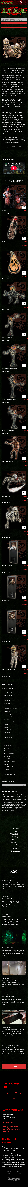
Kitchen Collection (8, 737)
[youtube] (20, 1094)
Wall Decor (6, 772)
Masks (5, 740)
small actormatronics (9, 761)
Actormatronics (8, 695)
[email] (14, 1098)
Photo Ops (6, 751)
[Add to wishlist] (24, 207)
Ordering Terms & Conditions (14, 1173)
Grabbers (6, 724)
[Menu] (25, 2)
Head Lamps (7, 732)
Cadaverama (7, 703)
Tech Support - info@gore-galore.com (12, 1130)
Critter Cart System (9, 714)
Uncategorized (7, 769)
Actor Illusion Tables (9, 693)
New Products (7, 745)
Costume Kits (7, 711)
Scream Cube (7, 759)
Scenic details (7, 756)
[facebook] (7, 1094)
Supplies (6, 764)
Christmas (6, 706)
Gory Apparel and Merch (10, 722)
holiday (6, 735)
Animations (7, 698)
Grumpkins (6, 727)
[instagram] (16, 1094)
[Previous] (5, 840)
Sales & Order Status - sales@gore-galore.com (10, 1127)
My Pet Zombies (8, 743)
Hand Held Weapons (9, 729)
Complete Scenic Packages (10, 708)
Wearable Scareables (9, 774)
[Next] (22, 840)
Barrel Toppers (8, 700)
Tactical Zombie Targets (10, 766)
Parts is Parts (7, 748)
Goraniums (6, 719)
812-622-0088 (9, 1122)
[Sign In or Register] (16, 2)
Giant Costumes (8, 716)
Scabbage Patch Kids (9, 753)
